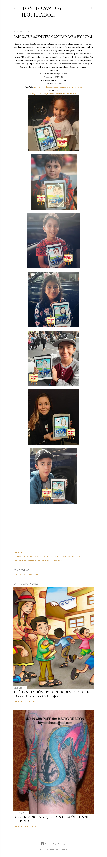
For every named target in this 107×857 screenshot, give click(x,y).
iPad (60, 560)
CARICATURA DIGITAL (43, 556)
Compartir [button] (17, 552)
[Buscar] (92, 7)
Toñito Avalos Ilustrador (41, 11)
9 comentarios (30, 826)
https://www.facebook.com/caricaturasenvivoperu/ (57, 87)
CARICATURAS (42, 560)
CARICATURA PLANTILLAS (24, 560)
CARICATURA (27, 556)
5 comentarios (29, 701)
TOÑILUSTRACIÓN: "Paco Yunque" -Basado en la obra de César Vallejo (51, 694)
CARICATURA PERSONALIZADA (67, 556)
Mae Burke (62, 849)
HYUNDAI (53, 560)
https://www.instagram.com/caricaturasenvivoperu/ (53, 93)
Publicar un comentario (25, 575)
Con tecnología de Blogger (55, 844)
